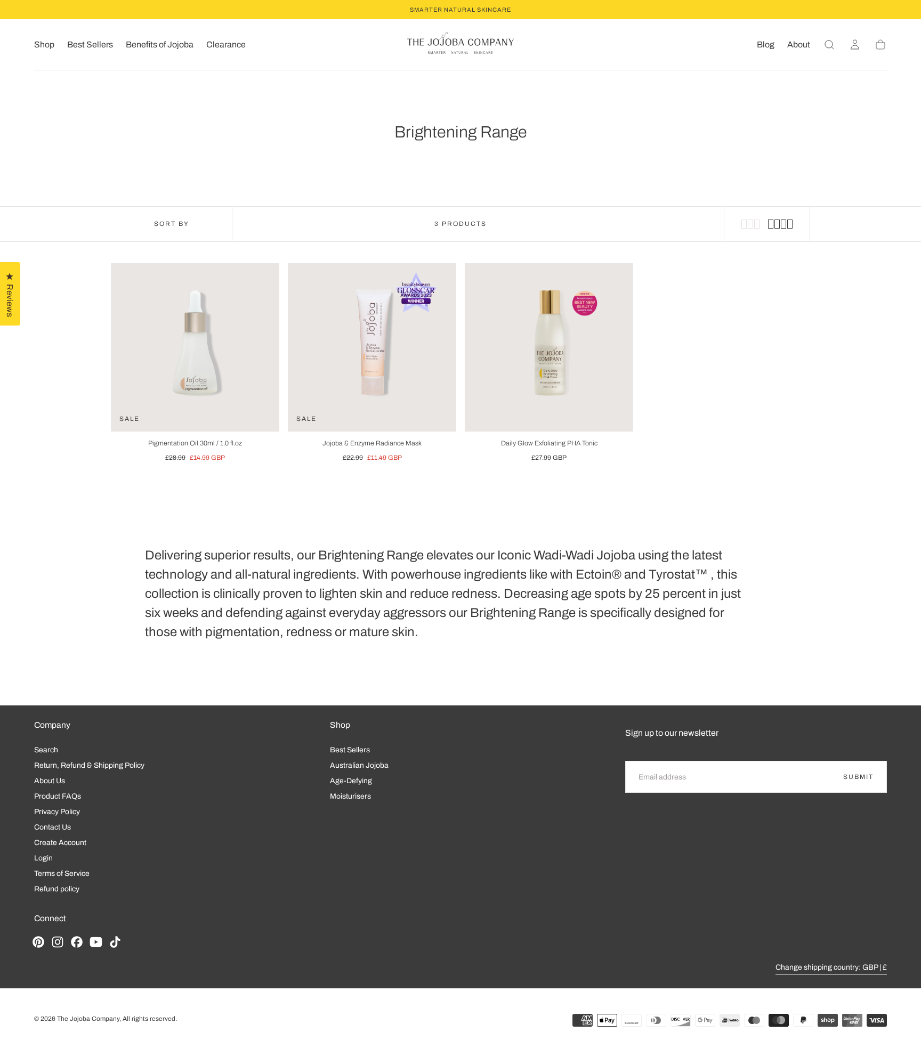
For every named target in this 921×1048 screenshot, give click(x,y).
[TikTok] (115, 942)
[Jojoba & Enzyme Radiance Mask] (372, 347)
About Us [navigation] (49, 781)
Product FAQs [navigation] (57, 796)
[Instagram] (57, 942)
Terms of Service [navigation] (62, 874)
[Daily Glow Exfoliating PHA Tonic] (549, 347)
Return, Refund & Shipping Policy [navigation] (89, 765)
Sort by (171, 224)
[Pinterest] (38, 942)
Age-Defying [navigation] (351, 781)
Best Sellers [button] (90, 44)
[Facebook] (76, 942)
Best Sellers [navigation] (350, 750)
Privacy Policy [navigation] (57, 812)
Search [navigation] (46, 750)
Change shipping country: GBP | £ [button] (831, 967)
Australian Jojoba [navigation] (359, 765)
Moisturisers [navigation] (350, 796)
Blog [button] (765, 44)
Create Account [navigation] (60, 843)
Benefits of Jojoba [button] (159, 44)
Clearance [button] (226, 44)
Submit (858, 777)
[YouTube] (96, 942)
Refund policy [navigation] (56, 889)
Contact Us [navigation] (52, 827)
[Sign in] (855, 44)
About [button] (798, 44)
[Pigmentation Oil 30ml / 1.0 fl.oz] (195, 347)
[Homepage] (460, 45)
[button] (829, 44)
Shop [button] (44, 44)
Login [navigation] (43, 858)
